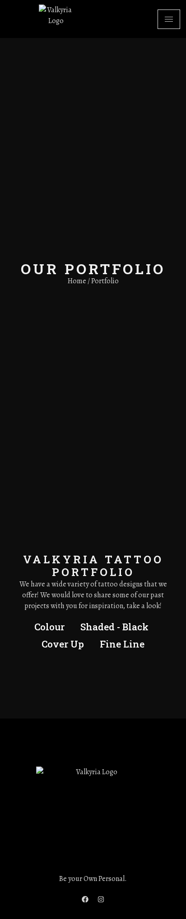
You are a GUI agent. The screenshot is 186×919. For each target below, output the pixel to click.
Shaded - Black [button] (114, 626)
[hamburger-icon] (169, 19)
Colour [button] (49, 626)
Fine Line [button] (122, 644)
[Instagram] (101, 899)
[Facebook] (85, 899)
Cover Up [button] (63, 644)
